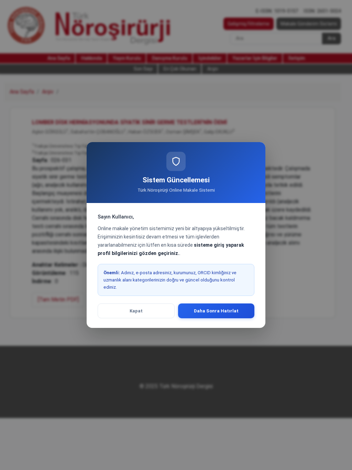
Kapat (136, 310)
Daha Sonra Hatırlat (216, 310)
